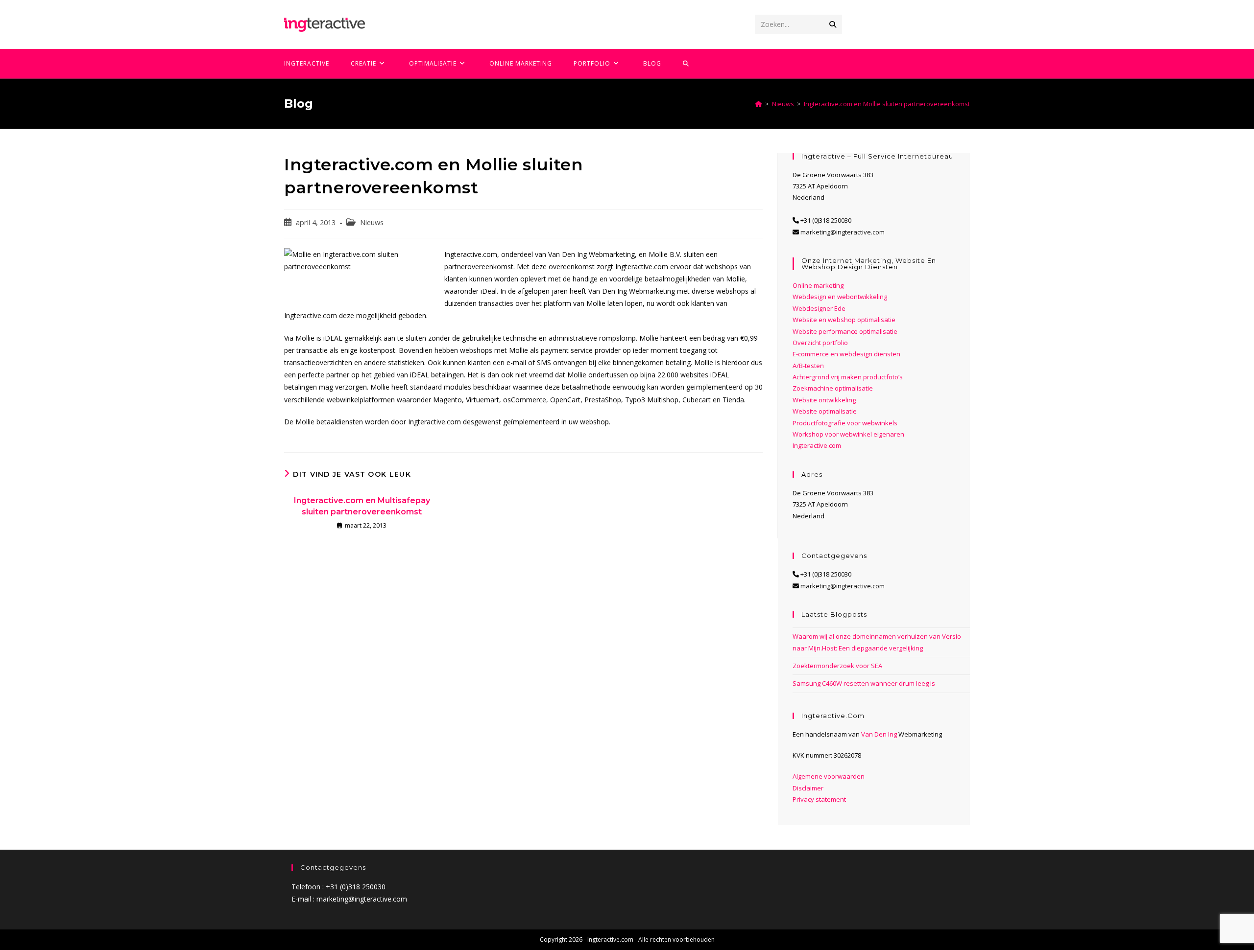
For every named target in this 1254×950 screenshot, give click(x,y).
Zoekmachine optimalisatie (833, 388)
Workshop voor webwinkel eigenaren (848, 434)
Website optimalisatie (825, 411)
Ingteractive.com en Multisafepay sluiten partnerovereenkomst (362, 506)
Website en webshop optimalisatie (844, 319)
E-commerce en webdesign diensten (846, 353)
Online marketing (818, 285)
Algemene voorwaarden (829, 776)
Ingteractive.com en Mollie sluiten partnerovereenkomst (887, 103)
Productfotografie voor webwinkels (845, 422)
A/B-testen (808, 365)
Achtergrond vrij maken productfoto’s (848, 376)
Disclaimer (808, 788)
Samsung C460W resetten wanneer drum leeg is (864, 683)
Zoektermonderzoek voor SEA (837, 665)
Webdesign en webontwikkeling (840, 296)
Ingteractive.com (817, 445)
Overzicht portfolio (820, 342)
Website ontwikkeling (824, 399)
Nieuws (372, 222)
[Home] (758, 103)
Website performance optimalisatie (845, 331)
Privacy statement (819, 799)
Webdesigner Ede (819, 308)
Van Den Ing (879, 734)
